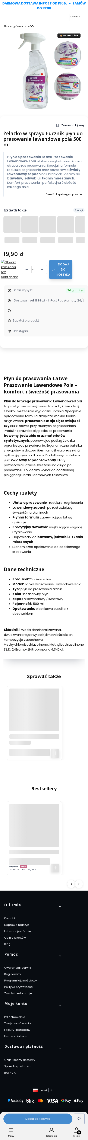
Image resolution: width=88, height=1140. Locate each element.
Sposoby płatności (17, 1066)
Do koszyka (55, 753)
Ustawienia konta (16, 1036)
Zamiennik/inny (73, 125)
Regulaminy (12, 974)
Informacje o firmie (17, 931)
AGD (31, 26)
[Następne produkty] (79, 884)
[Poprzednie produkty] (71, 884)
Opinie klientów (15, 938)
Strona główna (13, 26)
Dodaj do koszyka (63, 269)
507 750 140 (77, 17)
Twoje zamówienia (17, 1023)
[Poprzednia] (5, 5)
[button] (33, 906)
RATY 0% (10, 1073)
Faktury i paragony (17, 1030)
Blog (7, 944)
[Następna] (83, 5)
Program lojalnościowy (20, 980)
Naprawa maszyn (16, 925)
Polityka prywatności (18, 987)
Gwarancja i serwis (17, 968)
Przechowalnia (14, 1017)
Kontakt (9, 918)
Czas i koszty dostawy (19, 1060)
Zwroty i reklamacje (18, 993)
